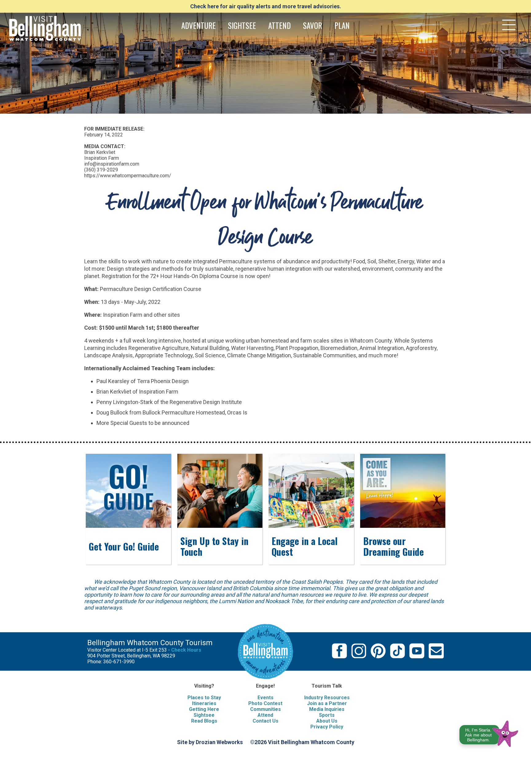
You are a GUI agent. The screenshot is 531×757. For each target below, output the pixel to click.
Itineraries (204, 703)
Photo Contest (265, 703)
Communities (265, 709)
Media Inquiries (326, 709)
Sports (327, 715)
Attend (265, 715)
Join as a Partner (327, 703)
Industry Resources (327, 697)
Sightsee (204, 715)
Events (265, 697)
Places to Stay (204, 697)
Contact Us (265, 721)
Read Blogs (204, 721)
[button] (489, 732)
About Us (326, 721)
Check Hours (186, 650)
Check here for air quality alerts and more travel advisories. (265, 6)
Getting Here (204, 709)
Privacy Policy (326, 727)
